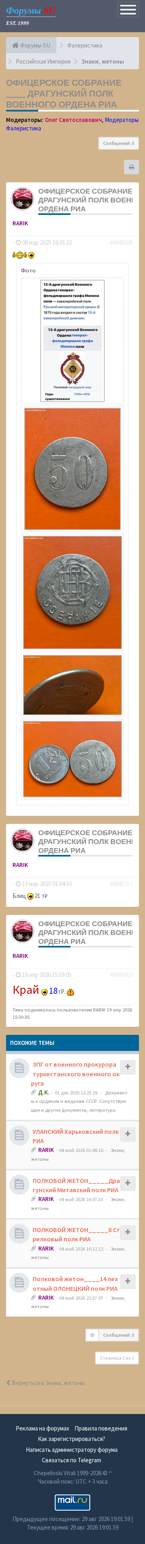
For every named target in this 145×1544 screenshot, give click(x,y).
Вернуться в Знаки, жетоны (47, 1383)
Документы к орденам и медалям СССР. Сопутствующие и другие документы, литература (79, 1101)
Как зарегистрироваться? (71, 1439)
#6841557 (121, 884)
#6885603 (121, 974)
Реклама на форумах (42, 1428)
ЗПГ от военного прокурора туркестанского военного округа (75, 1073)
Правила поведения (101, 1428)
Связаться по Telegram (71, 1460)
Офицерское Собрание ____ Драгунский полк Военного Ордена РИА (64, 93)
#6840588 (121, 242)
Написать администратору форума (72, 1449)
